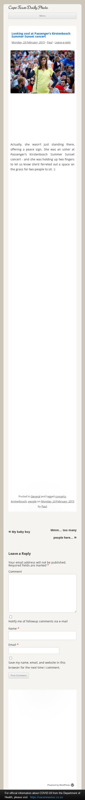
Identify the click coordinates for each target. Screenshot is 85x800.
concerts (60, 496)
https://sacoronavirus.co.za (46, 797)
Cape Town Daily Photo (28, 7)
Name (13, 628)
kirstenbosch (19, 501)
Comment (15, 571)
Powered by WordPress (58, 785)
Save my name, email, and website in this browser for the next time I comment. (36, 665)
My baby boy (19, 532)
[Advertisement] (42, 117)
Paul (49, 42)
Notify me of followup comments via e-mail (38, 621)
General (35, 496)
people (32, 501)
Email (13, 645)
